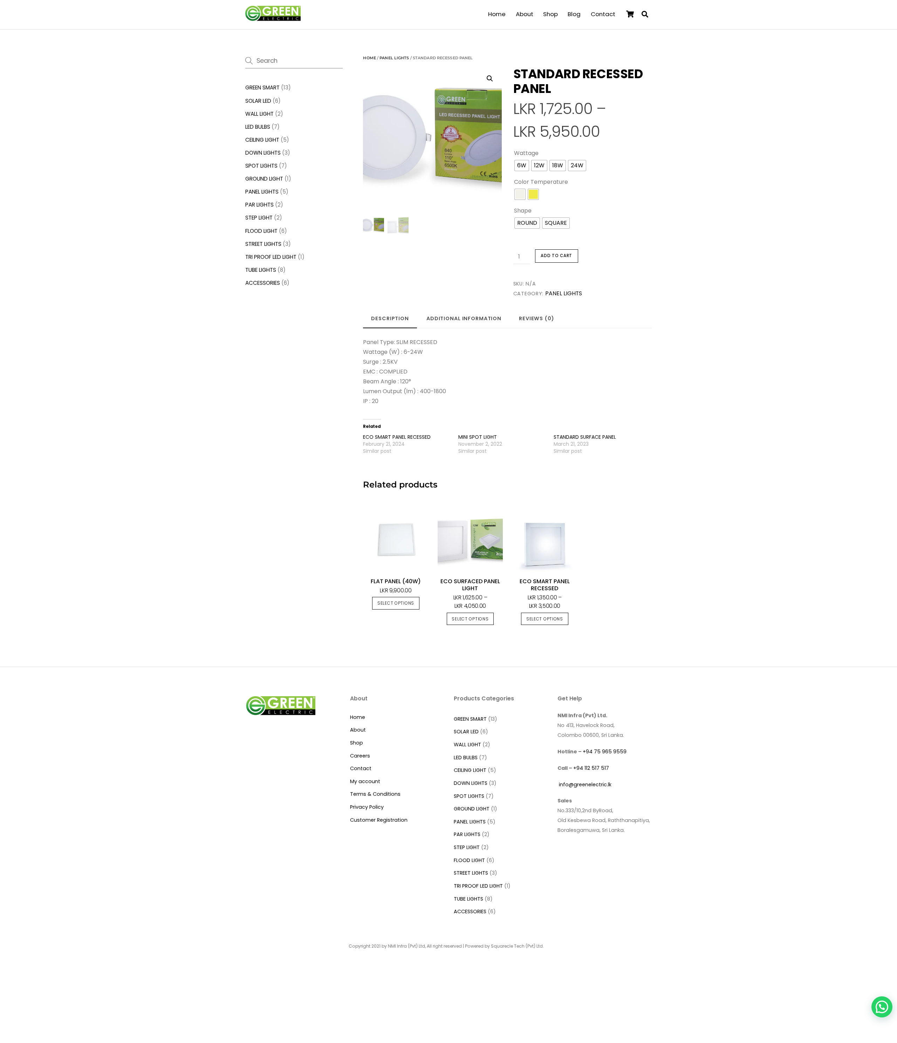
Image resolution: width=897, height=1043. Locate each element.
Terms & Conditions (375, 794)
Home (497, 14)
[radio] (522, 165)
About (524, 14)
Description (390, 318)
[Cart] (630, 14)
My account (365, 781)
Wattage (526, 153)
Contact (603, 14)
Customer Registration (379, 819)
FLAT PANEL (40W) (396, 581)
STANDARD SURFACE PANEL (585, 436)
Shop (550, 14)
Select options (395, 603)
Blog (574, 14)
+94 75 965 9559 (604, 751)
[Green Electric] (273, 18)
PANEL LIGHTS (394, 57)
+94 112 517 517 (591, 768)
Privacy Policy (367, 806)
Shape (523, 211)
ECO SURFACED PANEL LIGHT (470, 585)
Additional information (463, 318)
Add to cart (556, 255)
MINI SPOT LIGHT (477, 436)
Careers (360, 755)
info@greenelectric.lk (584, 784)
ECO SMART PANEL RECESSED (397, 436)
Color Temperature (541, 182)
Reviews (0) (536, 318)
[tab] (390, 319)
